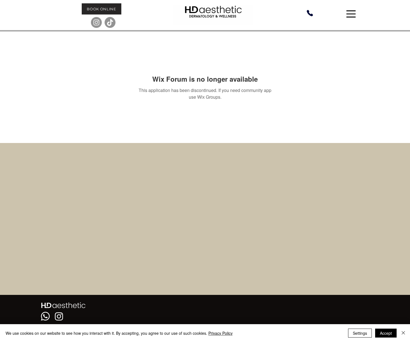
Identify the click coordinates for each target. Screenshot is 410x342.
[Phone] (309, 13)
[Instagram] (96, 22)
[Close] (403, 333)
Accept (386, 333)
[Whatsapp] (45, 316)
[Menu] (351, 14)
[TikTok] (110, 22)
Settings (360, 333)
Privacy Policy (220, 333)
